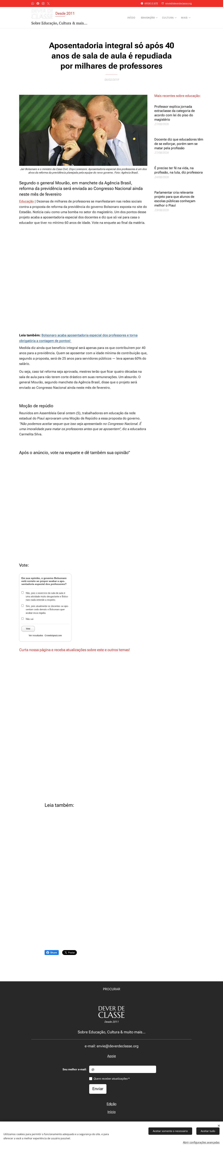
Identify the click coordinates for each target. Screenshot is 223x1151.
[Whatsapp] (32, 3)
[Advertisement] (83, 279)
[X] (48, 3)
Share (53, 952)
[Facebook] (38, 3)
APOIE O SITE (151, 3)
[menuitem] (132, 17)
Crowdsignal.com (53, 635)
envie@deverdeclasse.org (178, 3)
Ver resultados (36, 635)
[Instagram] (43, 3)
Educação (26, 201)
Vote (28, 629)
